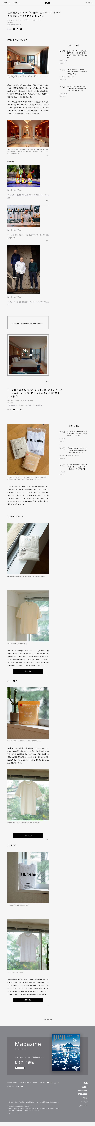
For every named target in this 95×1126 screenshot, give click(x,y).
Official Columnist (25, 1082)
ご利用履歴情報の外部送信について (49, 1102)
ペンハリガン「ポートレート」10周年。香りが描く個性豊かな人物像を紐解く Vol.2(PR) (77, 433)
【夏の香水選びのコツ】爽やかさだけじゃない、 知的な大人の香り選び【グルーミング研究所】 (77, 467)
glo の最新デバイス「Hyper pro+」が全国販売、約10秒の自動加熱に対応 (77, 71)
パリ (16, 20)
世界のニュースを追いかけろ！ (33, 20)
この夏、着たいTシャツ (27, 400)
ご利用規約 (10, 1102)
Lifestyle (10, 20)
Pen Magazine (12, 1082)
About (35, 1082)
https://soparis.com (13, 153)
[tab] (6, 3)
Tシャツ (17, 400)
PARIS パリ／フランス (14, 190)
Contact (42, 1082)
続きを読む (28, 671)
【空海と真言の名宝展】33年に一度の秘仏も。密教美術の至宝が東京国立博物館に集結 (77, 88)
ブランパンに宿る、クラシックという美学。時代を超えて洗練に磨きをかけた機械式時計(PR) (77, 450)
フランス (21, 20)
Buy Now (19, 1068)
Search (18, 1086)
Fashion (10, 400)
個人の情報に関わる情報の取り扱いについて (26, 1102)
